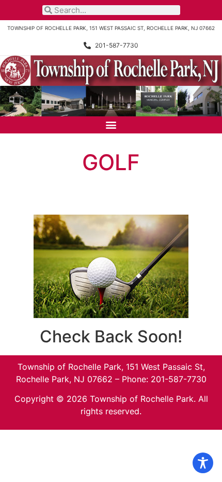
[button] (111, 124)
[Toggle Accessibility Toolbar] (203, 462)
